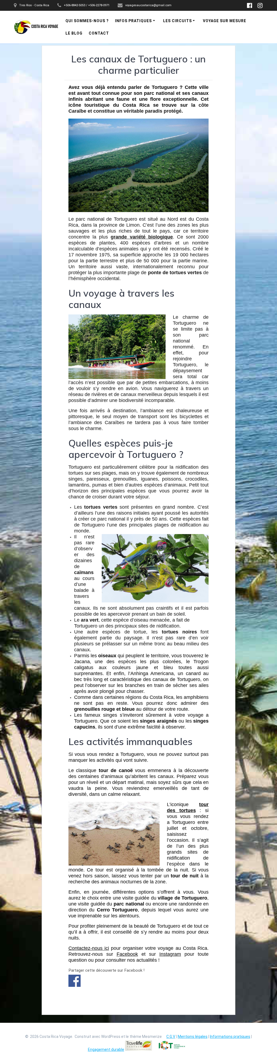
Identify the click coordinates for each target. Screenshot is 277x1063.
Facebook (127, 954)
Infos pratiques (133, 21)
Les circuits (177, 21)
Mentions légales (192, 1036)
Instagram (170, 954)
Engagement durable (106, 1049)
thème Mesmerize (146, 1036)
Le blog (74, 33)
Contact (99, 33)
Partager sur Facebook (74, 981)
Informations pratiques (230, 1036)
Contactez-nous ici (88, 948)
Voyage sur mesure (224, 21)
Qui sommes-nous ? (87, 21)
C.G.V (170, 1036)
